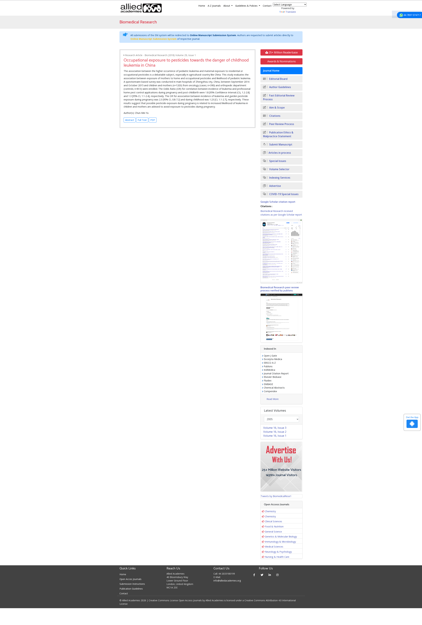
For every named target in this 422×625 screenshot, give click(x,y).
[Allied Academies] (141, 8)
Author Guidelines (280, 87)
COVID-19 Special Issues (284, 194)
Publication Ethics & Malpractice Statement (278, 134)
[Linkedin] (270, 575)
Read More (273, 399)
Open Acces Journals (130, 579)
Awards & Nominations (281, 61)
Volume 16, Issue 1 (274, 436)
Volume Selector (279, 169)
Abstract (129, 120)
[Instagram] (277, 575)
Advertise (275, 186)
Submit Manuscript (280, 144)
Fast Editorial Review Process (279, 97)
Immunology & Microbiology (280, 541)
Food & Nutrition (274, 526)
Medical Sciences (274, 546)
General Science (273, 531)
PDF (152, 120)
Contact (267, 5)
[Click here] (281, 251)
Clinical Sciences (273, 521)
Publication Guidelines (131, 588)
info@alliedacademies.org (227, 580)
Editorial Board (278, 79)
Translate (291, 11)
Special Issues (277, 161)
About (227, 5)
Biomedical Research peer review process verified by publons (279, 289)
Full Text (142, 120)
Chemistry (270, 511)
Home (201, 5)
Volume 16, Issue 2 (274, 432)
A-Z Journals (214, 5)
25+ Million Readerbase (283, 52)
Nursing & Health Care (277, 556)
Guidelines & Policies (246, 5)
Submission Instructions (132, 583)
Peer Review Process (281, 124)
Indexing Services (279, 177)
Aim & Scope (277, 107)
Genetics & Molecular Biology (281, 536)
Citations (274, 116)
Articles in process (280, 153)
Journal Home (271, 70)
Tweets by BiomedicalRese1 (276, 496)
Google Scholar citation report (277, 202)
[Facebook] (254, 575)
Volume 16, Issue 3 (274, 428)
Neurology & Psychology (278, 551)
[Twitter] (262, 575)
